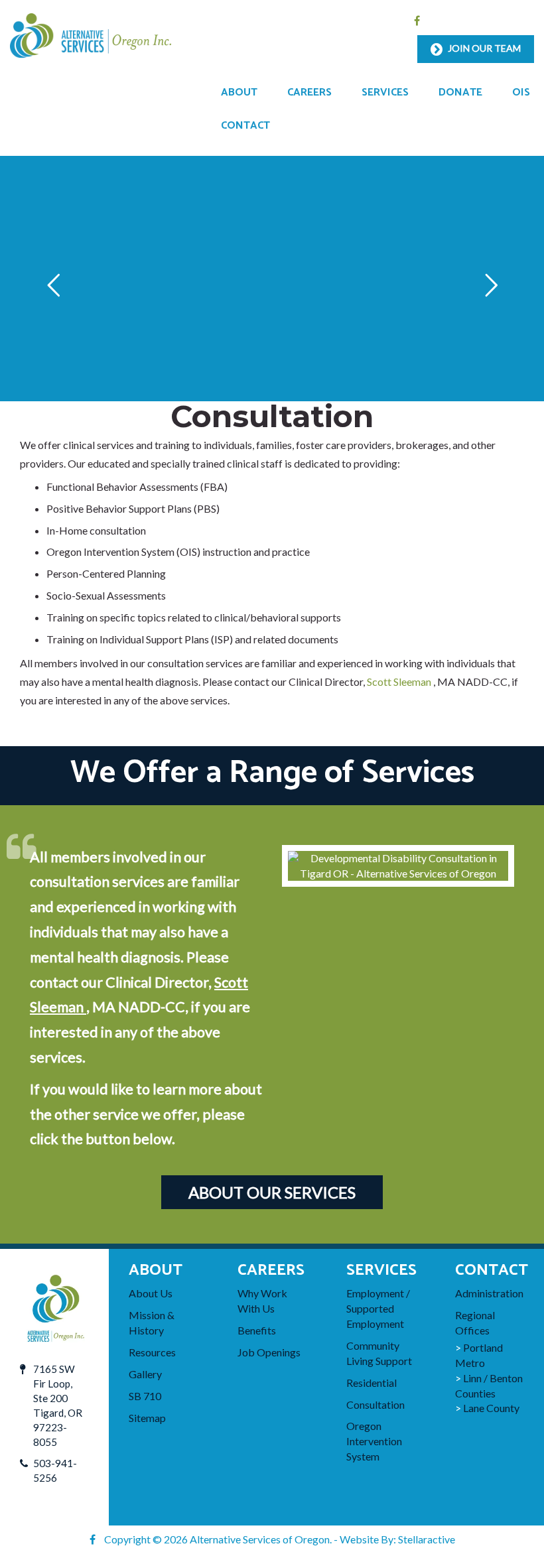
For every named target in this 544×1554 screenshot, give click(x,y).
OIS (521, 92)
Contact (245, 126)
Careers (309, 92)
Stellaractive (426, 1539)
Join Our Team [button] (483, 48)
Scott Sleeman (400, 681)
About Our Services (272, 1192)
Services (385, 92)
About (239, 92)
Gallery (145, 1374)
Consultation (375, 1404)
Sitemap (147, 1417)
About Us (150, 1293)
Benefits (257, 1330)
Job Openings (269, 1352)
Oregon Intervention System (374, 1440)
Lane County (491, 1407)
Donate (460, 92)
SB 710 (145, 1396)
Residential (371, 1382)
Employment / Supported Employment (378, 1308)
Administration (489, 1293)
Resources (152, 1352)
